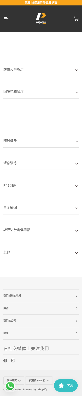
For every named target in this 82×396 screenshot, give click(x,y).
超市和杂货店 (13, 69)
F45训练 (9, 185)
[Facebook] (5, 360)
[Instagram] (13, 360)
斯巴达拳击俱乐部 (16, 230)
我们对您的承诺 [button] (12, 295)
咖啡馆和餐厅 (13, 92)
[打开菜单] (9, 18)
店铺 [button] (5, 308)
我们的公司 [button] (9, 320)
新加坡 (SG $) (37, 380)
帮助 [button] (5, 333)
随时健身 (10, 141)
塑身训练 (10, 163)
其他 (6, 252)
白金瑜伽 (10, 208)
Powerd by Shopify (35, 389)
